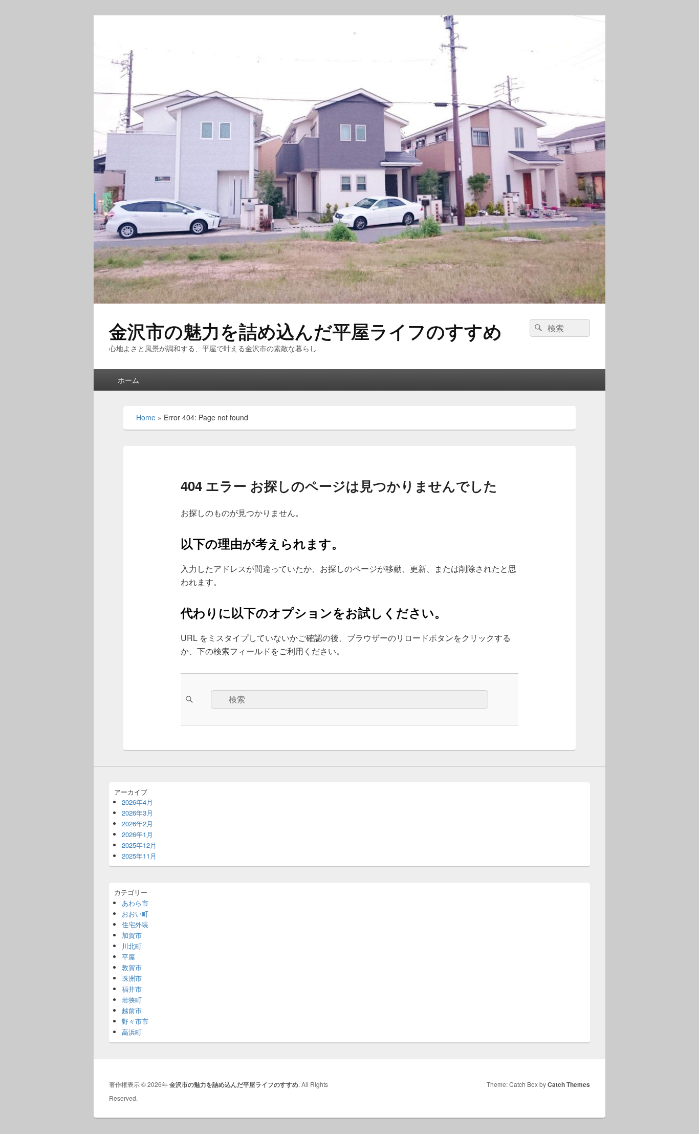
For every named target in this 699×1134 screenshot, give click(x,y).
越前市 (132, 1010)
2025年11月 (139, 856)
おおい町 (135, 913)
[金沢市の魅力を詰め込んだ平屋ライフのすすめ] (349, 300)
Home (146, 417)
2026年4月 (137, 802)
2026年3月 (137, 813)
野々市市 (135, 1021)
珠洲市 (132, 978)
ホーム (128, 380)
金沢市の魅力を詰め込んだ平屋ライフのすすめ (305, 330)
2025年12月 (139, 845)
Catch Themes (569, 1084)
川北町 (132, 946)
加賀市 (132, 935)
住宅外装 (135, 924)
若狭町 (132, 999)
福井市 (132, 989)
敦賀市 (132, 967)
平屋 (128, 956)
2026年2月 (137, 823)
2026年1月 (137, 834)
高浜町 (132, 1032)
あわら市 (135, 903)
